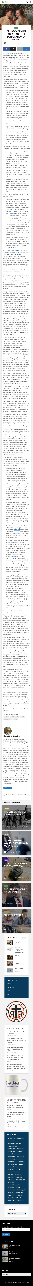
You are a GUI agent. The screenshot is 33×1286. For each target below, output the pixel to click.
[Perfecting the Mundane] (10, 942)
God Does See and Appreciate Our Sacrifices (19, 970)
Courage (11, 1151)
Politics (6, 860)
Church (20, 1148)
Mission (19, 1177)
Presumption (17, 955)
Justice (23, 716)
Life (17, 1172)
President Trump (13, 1184)
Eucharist (11, 1159)
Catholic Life (12, 1146)
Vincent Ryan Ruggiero (11, 43)
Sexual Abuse (7, 719)
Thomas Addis (9, 877)
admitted (17, 529)
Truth (18, 1197)
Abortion (11, 1138)
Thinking (11, 1195)
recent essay (9, 53)
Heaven (11, 1166)
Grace (21, 1164)
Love (10, 1174)
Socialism (11, 1190)
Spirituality (21, 1190)
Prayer (11, 1182)
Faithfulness (12, 1161)
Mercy (10, 1177)
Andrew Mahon (9, 903)
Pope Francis (20, 1179)
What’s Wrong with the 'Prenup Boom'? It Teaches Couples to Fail (16, 1123)
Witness (19, 1200)
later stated (15, 556)
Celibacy (6, 716)
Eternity (20, 1156)
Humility (11, 1169)
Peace (10, 1179)
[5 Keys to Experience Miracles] (10, 963)
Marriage (18, 1174)
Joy (19, 1169)
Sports (11, 1192)
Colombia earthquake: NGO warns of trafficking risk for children (15, 1049)
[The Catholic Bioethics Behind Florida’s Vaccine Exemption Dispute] (10, 949)
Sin (18, 1187)
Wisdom (11, 1200)
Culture (7, 808)
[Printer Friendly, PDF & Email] (11, 714)
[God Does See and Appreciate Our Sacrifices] (10, 970)
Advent (20, 1138)
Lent (10, 1172)
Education (11, 1156)
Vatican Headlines (16, 1028)
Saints (11, 1187)
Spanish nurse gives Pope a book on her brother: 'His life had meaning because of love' (16, 1066)
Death (19, 1151)
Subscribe (5, 1234)
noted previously (14, 250)
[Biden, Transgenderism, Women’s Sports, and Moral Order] (16, 843)
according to (15, 213)
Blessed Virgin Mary (14, 1143)
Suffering (19, 1192)
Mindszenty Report (10, 852)
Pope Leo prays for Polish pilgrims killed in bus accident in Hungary (16, 1040)
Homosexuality (15, 716)
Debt (10, 1154)
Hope (18, 1166)
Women (15, 719)
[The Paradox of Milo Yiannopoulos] (16, 895)
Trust (10, 1197)
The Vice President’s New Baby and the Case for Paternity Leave (16, 1114)
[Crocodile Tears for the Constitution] (16, 869)
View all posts (7, 787)
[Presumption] (10, 957)
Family (21, 1161)
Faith (16, 27)
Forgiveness (12, 1164)
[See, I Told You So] (16, 920)
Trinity (19, 1195)
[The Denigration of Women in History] (16, 817)
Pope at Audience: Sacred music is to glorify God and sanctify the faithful (15, 1057)
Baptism (11, 1141)
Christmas (11, 1148)
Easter (17, 1154)
